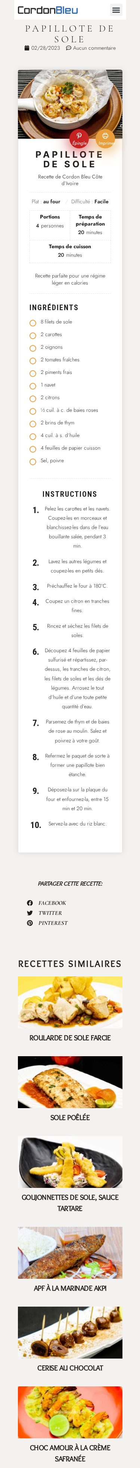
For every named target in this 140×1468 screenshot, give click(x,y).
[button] (116, 10)
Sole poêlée (70, 1117)
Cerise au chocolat (70, 1367)
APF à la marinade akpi (70, 1288)
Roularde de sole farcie (70, 1037)
